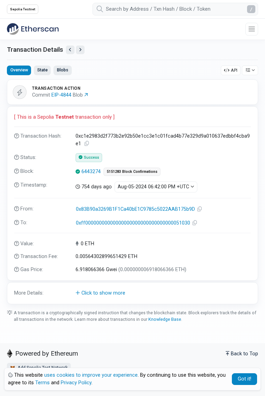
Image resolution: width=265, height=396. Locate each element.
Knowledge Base (164, 319)
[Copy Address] (200, 209)
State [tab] (42, 69)
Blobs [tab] (62, 69)
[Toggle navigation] (251, 29)
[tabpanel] (132, 191)
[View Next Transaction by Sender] (80, 50)
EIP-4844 (61, 95)
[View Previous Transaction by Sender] (70, 50)
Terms (42, 383)
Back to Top (244, 354)
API (234, 70)
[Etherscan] (33, 29)
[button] (132, 293)
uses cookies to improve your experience (91, 375)
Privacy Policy (76, 383)
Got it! (244, 379)
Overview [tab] (19, 69)
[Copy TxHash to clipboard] (87, 144)
